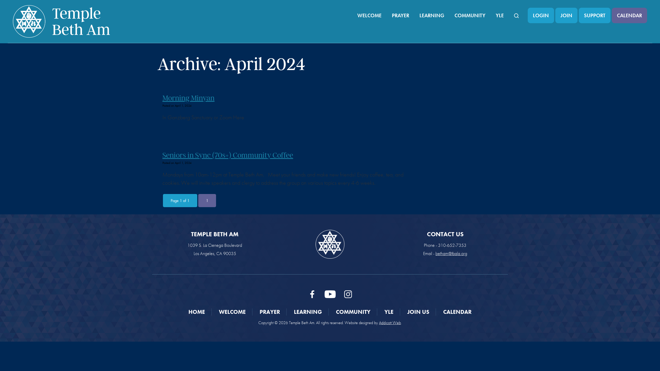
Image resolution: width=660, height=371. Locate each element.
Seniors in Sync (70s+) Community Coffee (227, 155)
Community (470, 15)
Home (196, 312)
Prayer (400, 15)
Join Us (418, 312)
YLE (500, 15)
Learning (431, 15)
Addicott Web (390, 322)
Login (541, 15)
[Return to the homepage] (61, 21)
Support (594, 15)
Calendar (629, 15)
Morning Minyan (188, 98)
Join (566, 15)
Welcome (369, 15)
